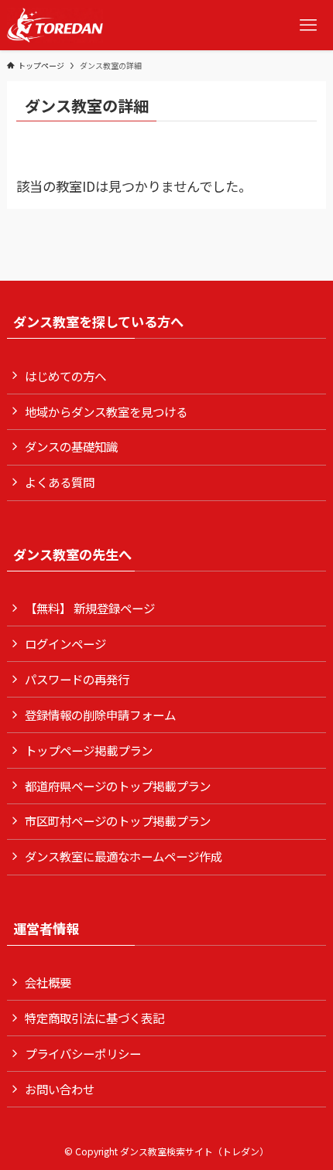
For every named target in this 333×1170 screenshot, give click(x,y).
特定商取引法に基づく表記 (94, 1017)
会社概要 (48, 982)
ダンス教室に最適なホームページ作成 (123, 856)
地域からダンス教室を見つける (106, 411)
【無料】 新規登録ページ (90, 607)
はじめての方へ (65, 375)
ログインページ (65, 643)
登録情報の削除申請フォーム (100, 714)
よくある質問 (59, 481)
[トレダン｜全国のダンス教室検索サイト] (55, 25)
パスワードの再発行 (77, 678)
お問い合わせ (59, 1088)
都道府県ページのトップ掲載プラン (118, 785)
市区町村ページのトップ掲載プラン (118, 820)
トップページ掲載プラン (89, 750)
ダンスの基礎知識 (71, 446)
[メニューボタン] (308, 25)
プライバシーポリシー (83, 1053)
